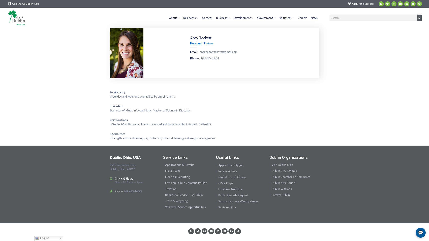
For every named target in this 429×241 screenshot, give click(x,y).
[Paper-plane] (238, 231)
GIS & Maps (225, 183)
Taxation (171, 189)
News (314, 18)
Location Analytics (230, 189)
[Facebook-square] (381, 3)
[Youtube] (400, 3)
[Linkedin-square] (218, 231)
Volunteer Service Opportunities (185, 207)
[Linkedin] (406, 3)
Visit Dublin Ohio (282, 165)
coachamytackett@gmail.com (218, 52)
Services (207, 18)
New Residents (227, 171)
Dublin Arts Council (284, 183)
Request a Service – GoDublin (184, 195)
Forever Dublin (281, 195)
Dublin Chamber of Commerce (291, 177)
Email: (194, 52)
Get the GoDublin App (25, 4)
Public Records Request (233, 195)
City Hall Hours (124, 178)
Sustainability (227, 207)
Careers (302, 18)
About (173, 18)
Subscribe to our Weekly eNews (238, 201)
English (44, 238)
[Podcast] (419, 3)
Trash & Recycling (176, 201)
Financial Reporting (177, 177)
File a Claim (172, 171)
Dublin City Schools (284, 171)
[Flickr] (413, 3)
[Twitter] (387, 3)
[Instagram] (393, 3)
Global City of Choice (232, 177)
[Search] (419, 18)
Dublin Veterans (282, 189)
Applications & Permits (179, 165)
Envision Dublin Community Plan (186, 183)
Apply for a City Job (230, 165)
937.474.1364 (210, 58)
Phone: (194, 58)
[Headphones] (231, 231)
